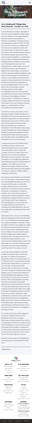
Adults (8, 377)
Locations (8, 372)
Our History (8, 370)
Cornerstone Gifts (9, 410)
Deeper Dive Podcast (23, 398)
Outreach (8, 381)
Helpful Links (8, 387)
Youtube (23, 387)
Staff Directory (9, 368)
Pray (10, 421)
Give (4, 421)
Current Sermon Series (23, 368)
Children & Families (8, 379)
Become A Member (23, 381)
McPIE (9, 408)
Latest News (23, 366)
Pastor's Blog (23, 370)
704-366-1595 (23, 405)
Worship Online (23, 379)
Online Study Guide (8, 390)
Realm (26, 421)
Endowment (8, 392)
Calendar (8, 389)
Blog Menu (6, 349)
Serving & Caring (23, 377)
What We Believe (8, 366)
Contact (18, 421)
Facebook (24, 389)
